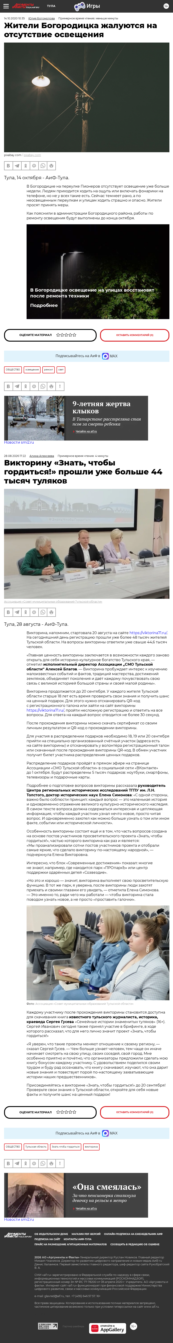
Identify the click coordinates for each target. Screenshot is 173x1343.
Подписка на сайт (47, 1239)
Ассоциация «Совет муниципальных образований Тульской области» (53, 601)
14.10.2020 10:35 (14, 18)
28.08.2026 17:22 (15, 456)
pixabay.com (32, 155)
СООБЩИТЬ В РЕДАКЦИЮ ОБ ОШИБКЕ (134, 1244)
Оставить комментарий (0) (134, 335)
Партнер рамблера (73, 1326)
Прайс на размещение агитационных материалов (70, 1244)
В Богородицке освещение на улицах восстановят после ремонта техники (92, 293)
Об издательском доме (51, 1234)
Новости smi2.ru (19, 442)
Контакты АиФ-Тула (77, 1239)
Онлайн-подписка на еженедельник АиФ (133, 1234)
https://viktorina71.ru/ (148, 633)
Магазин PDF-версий (86, 1234)
